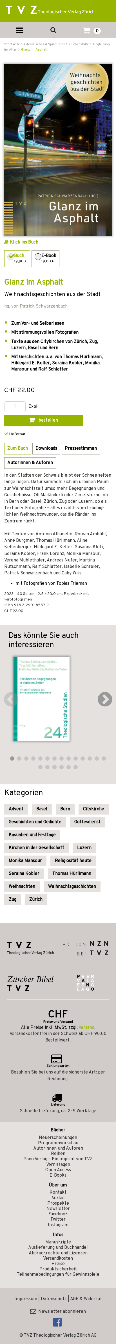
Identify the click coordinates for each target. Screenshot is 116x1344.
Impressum (25, 1299)
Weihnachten (22, 887)
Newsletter (58, 1209)
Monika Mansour (25, 861)
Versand (86, 1028)
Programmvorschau (58, 1143)
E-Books (58, 1175)
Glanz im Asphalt (34, 49)
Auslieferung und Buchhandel (58, 1247)
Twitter (58, 1219)
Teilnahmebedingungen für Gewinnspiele (58, 1274)
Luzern (84, 848)
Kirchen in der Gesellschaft (36, 848)
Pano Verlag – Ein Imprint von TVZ (58, 1159)
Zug (12, 899)
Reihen (58, 1154)
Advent (16, 809)
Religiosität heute (73, 861)
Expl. (33, 407)
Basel (41, 809)
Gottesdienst (87, 822)
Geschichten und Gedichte (35, 822)
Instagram (58, 1225)
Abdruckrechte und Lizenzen (58, 1253)
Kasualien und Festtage (32, 835)
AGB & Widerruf (86, 1299)
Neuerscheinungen (58, 1138)
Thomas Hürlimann (71, 874)
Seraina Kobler (24, 874)
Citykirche (93, 809)
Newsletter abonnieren (61, 1312)
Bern (65, 809)
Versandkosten (58, 1258)
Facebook (58, 1214)
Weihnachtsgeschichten (72, 887)
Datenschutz (54, 1299)
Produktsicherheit (58, 1269)
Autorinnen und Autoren (58, 1148)
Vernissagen (58, 1165)
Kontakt (58, 1192)
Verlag (58, 1198)
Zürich (36, 899)
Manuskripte (58, 1242)
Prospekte (58, 1203)
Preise (58, 1264)
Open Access (58, 1170)
